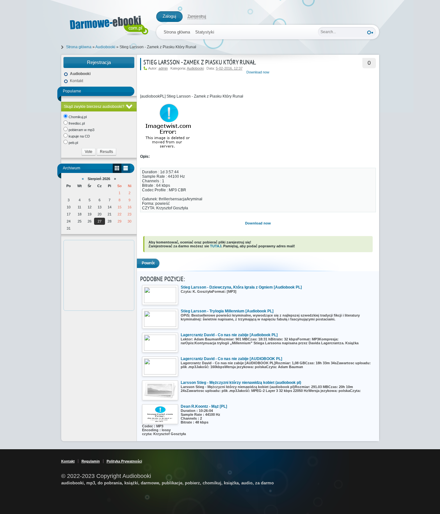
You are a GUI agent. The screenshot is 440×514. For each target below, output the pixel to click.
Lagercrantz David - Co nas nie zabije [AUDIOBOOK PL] (231, 359)
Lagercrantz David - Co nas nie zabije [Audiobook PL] (229, 335)
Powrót (148, 263)
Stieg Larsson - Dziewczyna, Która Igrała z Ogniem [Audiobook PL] (241, 287)
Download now (257, 72)
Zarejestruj (196, 16)
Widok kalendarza (117, 168)
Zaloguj (169, 16)
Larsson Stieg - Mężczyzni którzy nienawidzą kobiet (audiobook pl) (241, 382)
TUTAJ (215, 246)
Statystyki (204, 32)
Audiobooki (195, 68)
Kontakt (76, 81)
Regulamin (90, 461)
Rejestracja (99, 62)
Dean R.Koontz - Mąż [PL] (204, 406)
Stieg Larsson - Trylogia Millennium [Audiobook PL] (227, 311)
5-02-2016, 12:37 (229, 68)
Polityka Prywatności (124, 461)
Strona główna (177, 32)
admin (163, 68)
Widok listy (125, 168)
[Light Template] (105, 24)
